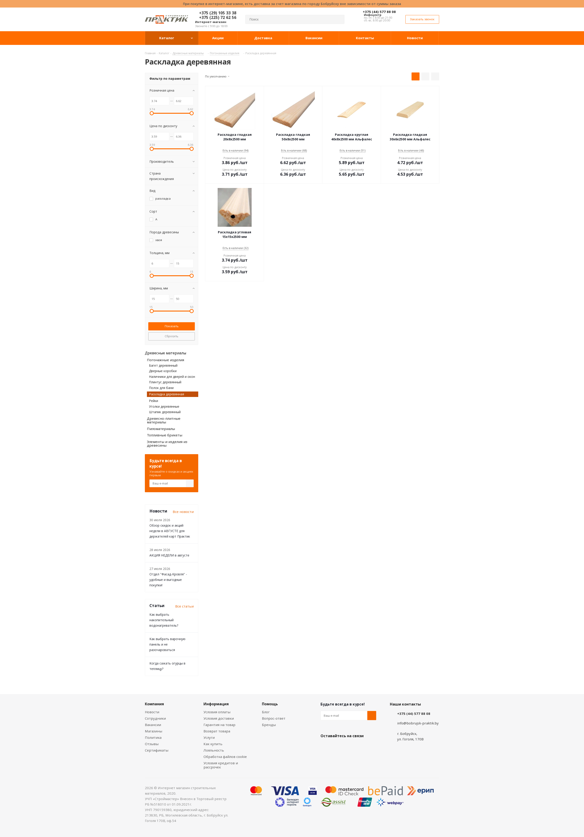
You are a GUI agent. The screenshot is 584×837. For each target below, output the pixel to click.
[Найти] (339, 19)
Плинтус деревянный (165, 382)
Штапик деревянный (165, 412)
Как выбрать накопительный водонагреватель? (163, 620)
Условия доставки (218, 718)
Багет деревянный (163, 365)
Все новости (183, 511)
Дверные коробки (163, 371)
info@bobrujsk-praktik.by (418, 723)
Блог (266, 712)
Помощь (270, 703)
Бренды (269, 724)
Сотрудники (155, 718)
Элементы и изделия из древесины (167, 443)
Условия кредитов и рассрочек (220, 765)
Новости (152, 712)
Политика (153, 737)
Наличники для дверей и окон (172, 376)
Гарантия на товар (219, 724)
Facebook (336, 746)
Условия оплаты (216, 712)
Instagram (347, 746)
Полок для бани (161, 388)
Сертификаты (156, 750)
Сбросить (171, 336)
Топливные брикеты (164, 435)
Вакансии (153, 724)
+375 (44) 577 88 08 (379, 12)
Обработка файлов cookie (225, 756)
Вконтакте (325, 746)
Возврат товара (216, 731)
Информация (216, 703)
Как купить (212, 744)
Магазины (153, 731)
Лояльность (213, 750)
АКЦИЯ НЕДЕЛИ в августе (169, 555)
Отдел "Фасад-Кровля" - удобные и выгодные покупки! (168, 579)
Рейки (153, 401)
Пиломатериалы (161, 428)
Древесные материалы (165, 352)
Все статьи (184, 606)
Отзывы (152, 744)
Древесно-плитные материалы (163, 420)
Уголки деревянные (164, 406)
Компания (154, 703)
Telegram (359, 746)
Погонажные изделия (165, 360)
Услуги (209, 737)
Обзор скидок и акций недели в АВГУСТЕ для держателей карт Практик (169, 530)
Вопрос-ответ (273, 718)
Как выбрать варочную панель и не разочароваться (167, 644)
